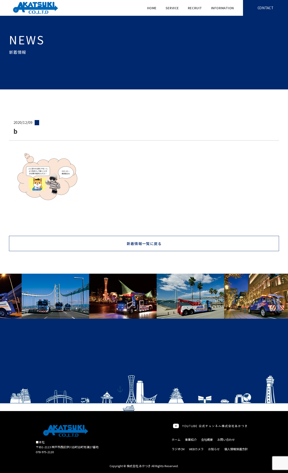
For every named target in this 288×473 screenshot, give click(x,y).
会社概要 (207, 439)
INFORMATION (222, 8)
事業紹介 (191, 439)
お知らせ (214, 449)
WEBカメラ (196, 449)
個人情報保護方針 (236, 449)
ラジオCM (178, 449)
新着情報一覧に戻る (144, 243)
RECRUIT (195, 8)
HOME (152, 8)
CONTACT (265, 7)
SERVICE (172, 8)
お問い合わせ (226, 439)
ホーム (176, 439)
